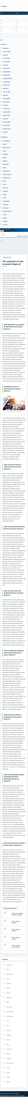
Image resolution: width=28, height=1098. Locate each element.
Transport (5, 204)
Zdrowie (5, 224)
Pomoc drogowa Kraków (16, 922)
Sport (4, 197)
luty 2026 (5, 65)
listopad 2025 (6, 75)
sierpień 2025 (6, 85)
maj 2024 (5, 118)
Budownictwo (6, 147)
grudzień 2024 (6, 112)
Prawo (4, 184)
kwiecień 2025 (6, 98)
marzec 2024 (6, 125)
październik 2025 (7, 78)
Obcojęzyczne (6, 177)
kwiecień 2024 (6, 122)
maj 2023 (5, 132)
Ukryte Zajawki (7, 211)
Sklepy (5, 194)
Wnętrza (5, 221)
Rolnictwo (5, 191)
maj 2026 (5, 55)
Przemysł (5, 187)
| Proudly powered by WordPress (17, 1095)
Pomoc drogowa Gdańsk (16, 938)
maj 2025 (5, 95)
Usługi (4, 218)
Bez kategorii (6, 141)
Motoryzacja (6, 171)
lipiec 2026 (5, 48)
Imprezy (5, 161)
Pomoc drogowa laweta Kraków (16, 946)
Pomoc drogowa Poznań (16, 930)
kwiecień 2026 (6, 58)
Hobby (5, 157)
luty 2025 (5, 105)
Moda (4, 167)
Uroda (4, 214)
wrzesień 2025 (6, 81)
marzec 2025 (6, 102)
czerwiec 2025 (6, 91)
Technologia (6, 201)
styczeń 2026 (6, 68)
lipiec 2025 (5, 88)
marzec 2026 (6, 61)
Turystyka (5, 208)
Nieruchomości (7, 174)
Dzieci (4, 151)
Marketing (6, 164)
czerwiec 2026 (6, 51)
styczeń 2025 (6, 108)
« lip (1, 40)
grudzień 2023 (6, 128)
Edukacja (5, 154)
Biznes (4, 144)
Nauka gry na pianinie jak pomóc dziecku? (17, 914)
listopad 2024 (6, 115)
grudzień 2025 (6, 71)
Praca (4, 181)
